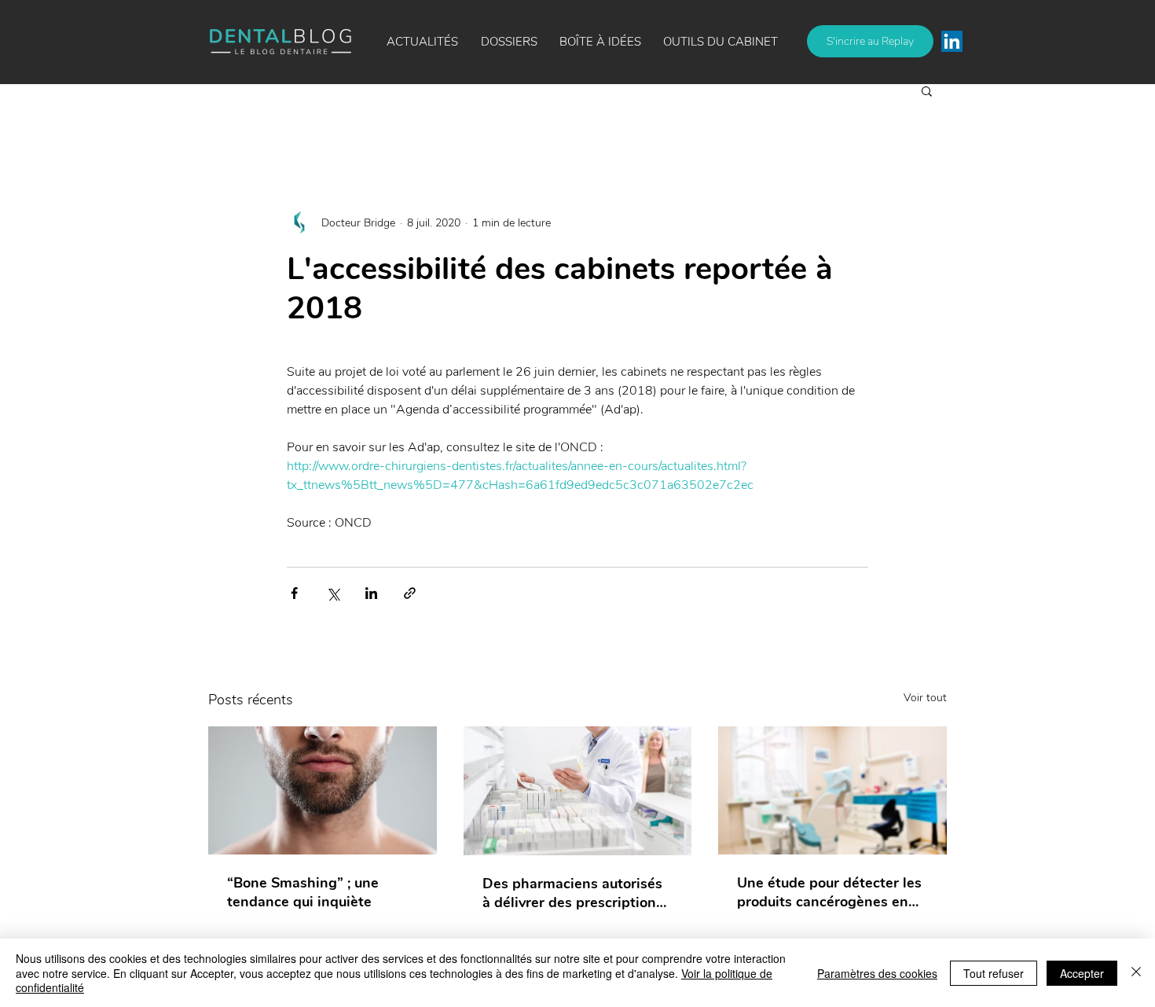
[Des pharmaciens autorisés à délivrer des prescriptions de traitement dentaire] (578, 790)
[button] (600, 41)
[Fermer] (1136, 972)
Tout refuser (993, 973)
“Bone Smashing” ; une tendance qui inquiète (303, 892)
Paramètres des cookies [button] (877, 973)
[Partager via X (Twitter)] (332, 593)
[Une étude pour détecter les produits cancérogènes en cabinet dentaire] (832, 790)
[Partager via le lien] (409, 593)
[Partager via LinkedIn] (371, 593)
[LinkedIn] (951, 41)
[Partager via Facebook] (294, 593)
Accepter (1082, 973)
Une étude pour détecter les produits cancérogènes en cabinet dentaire (829, 892)
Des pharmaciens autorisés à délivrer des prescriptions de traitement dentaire (572, 893)
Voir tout (925, 697)
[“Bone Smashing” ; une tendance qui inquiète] (322, 790)
